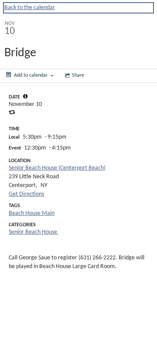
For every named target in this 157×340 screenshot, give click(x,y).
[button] (25, 96)
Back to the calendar (29, 7)
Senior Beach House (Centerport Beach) (57, 168)
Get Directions (26, 194)
